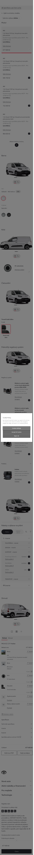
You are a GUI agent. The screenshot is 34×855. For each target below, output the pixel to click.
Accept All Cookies (16, 432)
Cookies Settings (16, 428)
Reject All (16, 436)
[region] (16, 427)
